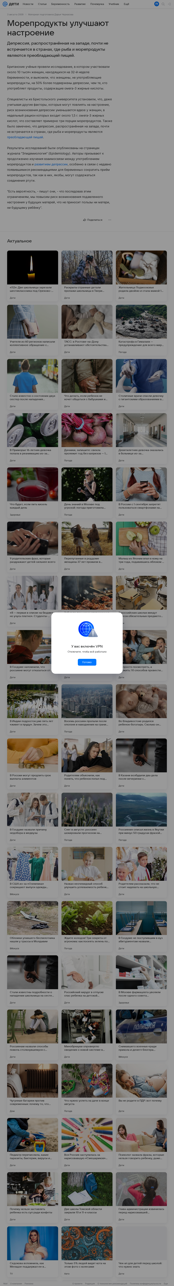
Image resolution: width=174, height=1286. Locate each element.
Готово (87, 662)
